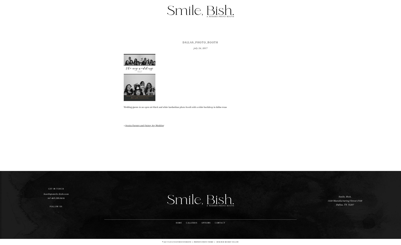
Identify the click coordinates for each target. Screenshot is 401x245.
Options (206, 223)
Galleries (192, 223)
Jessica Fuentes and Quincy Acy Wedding (144, 125)
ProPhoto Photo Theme (203, 242)
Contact (220, 223)
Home (179, 223)
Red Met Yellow (232, 242)
